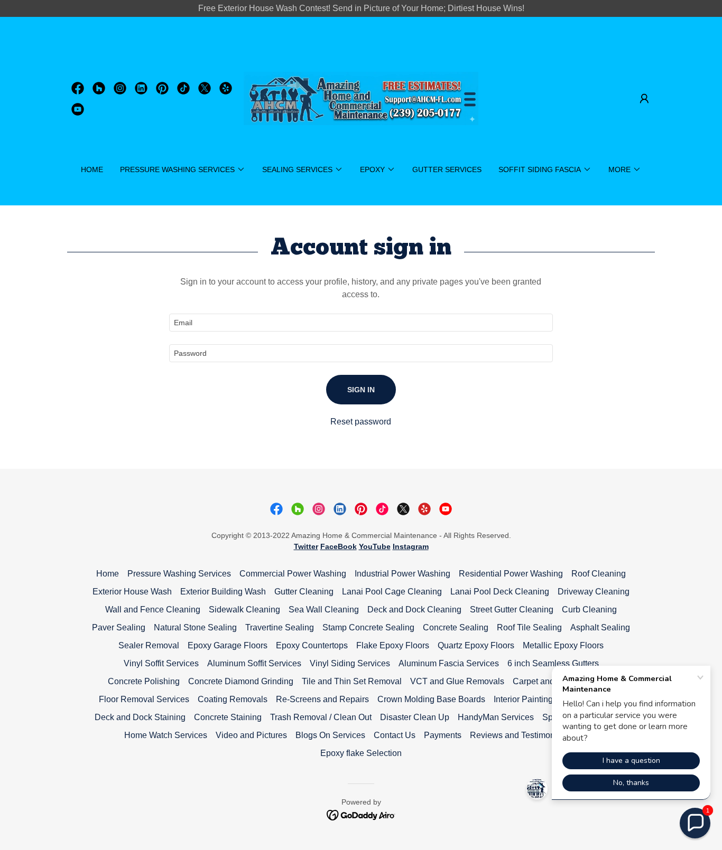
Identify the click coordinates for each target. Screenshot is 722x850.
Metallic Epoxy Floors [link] (563, 645)
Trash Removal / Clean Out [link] (321, 717)
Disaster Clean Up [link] (414, 717)
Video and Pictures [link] (251, 735)
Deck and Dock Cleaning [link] (414, 609)
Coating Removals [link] (232, 699)
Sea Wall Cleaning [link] (324, 609)
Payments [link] (442, 735)
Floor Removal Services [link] (144, 699)
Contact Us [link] (394, 735)
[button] (644, 98)
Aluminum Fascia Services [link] (449, 663)
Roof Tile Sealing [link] (529, 627)
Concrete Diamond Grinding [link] (240, 681)
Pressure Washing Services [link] (179, 573)
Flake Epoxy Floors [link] (392, 645)
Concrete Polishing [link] (144, 681)
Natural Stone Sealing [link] (195, 627)
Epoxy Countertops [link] (312, 645)
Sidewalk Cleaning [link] (244, 609)
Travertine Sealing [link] (279, 627)
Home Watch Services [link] (165, 735)
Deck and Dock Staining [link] (140, 717)
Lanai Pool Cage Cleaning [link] (392, 591)
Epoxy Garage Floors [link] (227, 645)
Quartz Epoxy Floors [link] (476, 645)
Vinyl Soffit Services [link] (161, 663)
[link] (77, 88)
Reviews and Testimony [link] (514, 735)
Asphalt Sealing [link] (600, 627)
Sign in (361, 389)
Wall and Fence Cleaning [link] (152, 609)
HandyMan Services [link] (496, 717)
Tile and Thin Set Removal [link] (352, 681)
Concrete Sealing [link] (455, 627)
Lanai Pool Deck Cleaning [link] (499, 591)
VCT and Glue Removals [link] (457, 681)
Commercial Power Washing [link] (292, 573)
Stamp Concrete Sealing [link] (368, 627)
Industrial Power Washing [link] (402, 573)
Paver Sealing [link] (118, 627)
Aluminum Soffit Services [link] (254, 663)
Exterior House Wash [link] (132, 591)
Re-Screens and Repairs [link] (322, 699)
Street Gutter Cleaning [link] (511, 609)
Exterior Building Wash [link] (223, 591)
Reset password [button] (360, 421)
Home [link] (92, 169)
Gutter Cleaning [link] (304, 591)
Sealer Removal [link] (148, 645)
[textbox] (360, 323)
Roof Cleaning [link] (598, 573)
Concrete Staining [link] (228, 717)
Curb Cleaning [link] (589, 609)
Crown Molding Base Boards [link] (431, 699)
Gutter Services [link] (447, 169)
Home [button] (107, 573)
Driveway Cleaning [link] (594, 591)
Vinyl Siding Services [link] (350, 663)
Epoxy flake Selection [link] (361, 753)
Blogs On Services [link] (330, 735)
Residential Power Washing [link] (511, 573)
